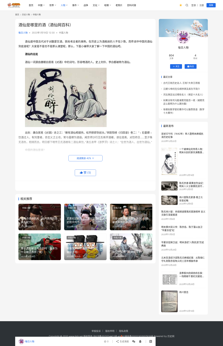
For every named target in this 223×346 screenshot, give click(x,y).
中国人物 (63, 32)
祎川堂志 (183, 292)
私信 (192, 66)
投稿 (211, 5)
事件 (74, 5)
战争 (86, 5)
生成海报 (124, 341)
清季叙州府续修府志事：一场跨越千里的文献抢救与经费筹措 (191, 276)
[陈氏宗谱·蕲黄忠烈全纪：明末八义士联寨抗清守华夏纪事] (169, 186)
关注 (177, 66)
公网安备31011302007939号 (138, 336)
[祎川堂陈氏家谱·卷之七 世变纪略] (169, 200)
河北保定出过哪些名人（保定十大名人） (183, 94)
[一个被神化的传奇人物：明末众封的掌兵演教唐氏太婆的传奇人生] (169, 161)
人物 (63, 5)
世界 (51, 5)
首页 (31, 5)
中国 (40, 5)
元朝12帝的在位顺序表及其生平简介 (181, 88)
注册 (201, 5)
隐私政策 (123, 331)
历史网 (170, 336)
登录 (193, 5)
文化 (95, 5)
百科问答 (131, 5)
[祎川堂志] (169, 301)
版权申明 (109, 331)
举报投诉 (96, 331)
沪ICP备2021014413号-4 (106, 336)
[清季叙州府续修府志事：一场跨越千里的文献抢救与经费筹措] (169, 278)
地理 (106, 5)
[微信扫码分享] (134, 341)
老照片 (119, 5)
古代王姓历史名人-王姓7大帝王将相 (181, 82)
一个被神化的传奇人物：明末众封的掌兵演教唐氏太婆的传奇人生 (191, 152)
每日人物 (23, 32)
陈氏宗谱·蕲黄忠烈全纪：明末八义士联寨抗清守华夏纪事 (192, 186)
